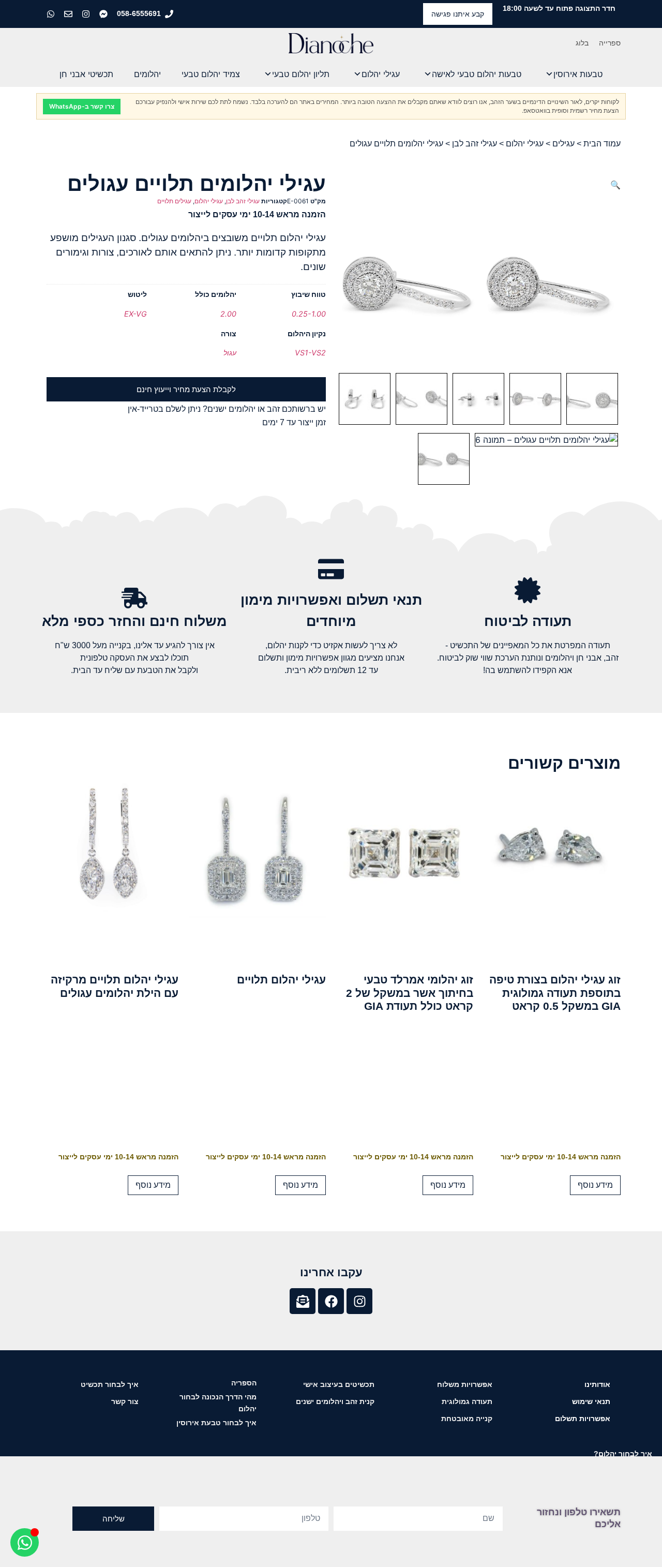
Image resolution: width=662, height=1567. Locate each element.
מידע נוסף (595, 1185)
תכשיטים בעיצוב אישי (338, 1384)
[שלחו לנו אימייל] (69, 14)
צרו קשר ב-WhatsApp (81, 106)
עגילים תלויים (174, 201)
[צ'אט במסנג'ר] (104, 14)
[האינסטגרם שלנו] (87, 14)
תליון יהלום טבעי (300, 74)
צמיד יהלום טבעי (211, 74)
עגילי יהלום (381, 74)
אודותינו (597, 1384)
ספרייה (610, 43)
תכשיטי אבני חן (86, 74)
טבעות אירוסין (578, 74)
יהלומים (147, 74)
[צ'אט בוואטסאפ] (52, 14)
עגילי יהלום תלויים (281, 980)
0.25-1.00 (309, 313)
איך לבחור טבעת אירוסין (216, 1423)
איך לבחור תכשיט (110, 1384)
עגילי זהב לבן (474, 143)
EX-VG (135, 313)
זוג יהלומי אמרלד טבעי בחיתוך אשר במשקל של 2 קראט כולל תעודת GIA (409, 992)
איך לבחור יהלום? (623, 1454)
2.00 (228, 313)
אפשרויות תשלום (582, 1418)
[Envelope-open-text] (302, 1301)
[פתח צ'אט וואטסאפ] (24, 1542)
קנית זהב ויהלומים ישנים (335, 1401)
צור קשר (125, 1401)
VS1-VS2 (310, 352)
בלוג (582, 43)
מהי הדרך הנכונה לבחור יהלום (218, 1403)
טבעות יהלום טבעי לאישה (476, 74)
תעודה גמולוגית (467, 1401)
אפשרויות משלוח (464, 1384)
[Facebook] (331, 1301)
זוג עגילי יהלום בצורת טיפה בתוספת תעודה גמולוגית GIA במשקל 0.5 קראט (555, 992)
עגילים (563, 143)
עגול (229, 352)
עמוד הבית (602, 143)
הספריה (244, 1383)
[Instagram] (359, 1301)
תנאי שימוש (591, 1401)
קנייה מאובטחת (466, 1418)
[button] (615, 185)
